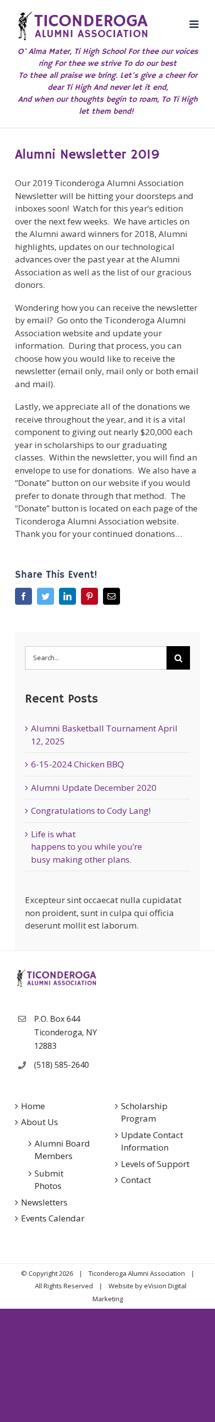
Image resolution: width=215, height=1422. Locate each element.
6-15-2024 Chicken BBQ (77, 764)
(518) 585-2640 (61, 1064)
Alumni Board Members (62, 1150)
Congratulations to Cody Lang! (90, 810)
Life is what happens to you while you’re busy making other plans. (86, 846)
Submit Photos (49, 1180)
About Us (39, 1122)
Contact (136, 1179)
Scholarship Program (144, 1112)
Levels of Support (155, 1164)
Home (33, 1106)
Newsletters (44, 1202)
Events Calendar (52, 1218)
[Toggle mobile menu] (195, 24)
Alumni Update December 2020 (93, 787)
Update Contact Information (152, 1141)
